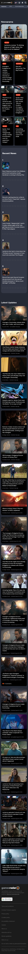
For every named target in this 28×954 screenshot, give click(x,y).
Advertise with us (6, 932)
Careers (4, 925)
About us (4, 928)
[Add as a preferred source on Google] (7, 899)
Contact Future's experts (9, 910)
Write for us (5, 940)
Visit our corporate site (13, 894)
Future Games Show (19, 6)
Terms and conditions (8, 906)
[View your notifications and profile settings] (22, 2)
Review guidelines (6, 936)
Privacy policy (5, 913)
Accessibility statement (8, 921)
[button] (25, 2)
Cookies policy (6, 917)
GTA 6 (10, 6)
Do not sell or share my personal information (14, 943)
